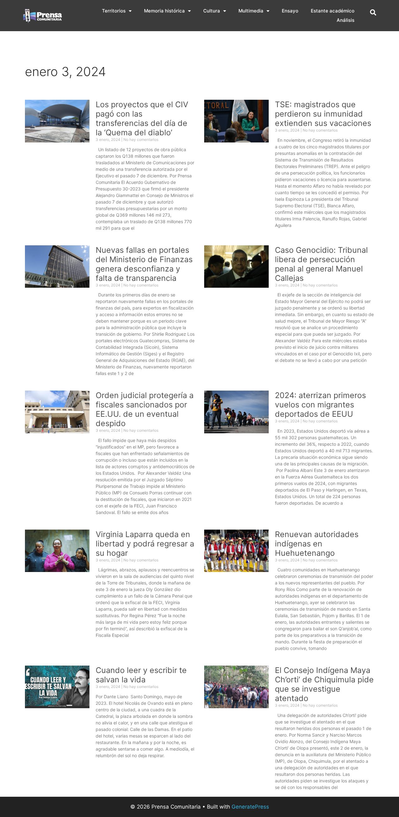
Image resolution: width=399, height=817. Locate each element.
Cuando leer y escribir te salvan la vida (141, 675)
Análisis (345, 20)
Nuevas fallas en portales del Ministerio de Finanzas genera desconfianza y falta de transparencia (144, 264)
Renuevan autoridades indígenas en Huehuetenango (316, 544)
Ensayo (290, 11)
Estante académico (332, 11)
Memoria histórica (164, 11)
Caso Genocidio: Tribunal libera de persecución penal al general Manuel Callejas (321, 264)
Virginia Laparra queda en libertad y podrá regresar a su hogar (145, 544)
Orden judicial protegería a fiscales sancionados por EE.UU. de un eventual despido (145, 409)
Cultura (211, 11)
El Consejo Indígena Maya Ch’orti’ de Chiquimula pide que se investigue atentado (324, 684)
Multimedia (250, 11)
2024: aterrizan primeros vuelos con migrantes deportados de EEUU (320, 405)
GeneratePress (250, 807)
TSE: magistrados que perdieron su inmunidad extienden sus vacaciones (323, 114)
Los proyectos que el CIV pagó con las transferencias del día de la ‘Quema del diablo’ (142, 118)
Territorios (114, 11)
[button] (373, 12)
